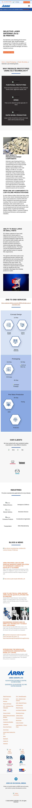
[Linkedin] (16, 778)
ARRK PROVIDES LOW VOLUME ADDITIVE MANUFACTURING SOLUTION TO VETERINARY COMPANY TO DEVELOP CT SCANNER (16, 565)
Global (17, 2)
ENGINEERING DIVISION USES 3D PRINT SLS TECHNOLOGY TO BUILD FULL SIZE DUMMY (15, 623)
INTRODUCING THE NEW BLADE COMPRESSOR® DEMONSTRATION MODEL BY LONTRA (14, 651)
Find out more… (23, 9)
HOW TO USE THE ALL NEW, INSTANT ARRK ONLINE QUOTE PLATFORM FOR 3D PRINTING (15, 595)
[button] (29, 5)
